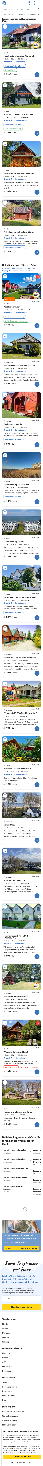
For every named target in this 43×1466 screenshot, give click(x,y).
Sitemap (5, 1342)
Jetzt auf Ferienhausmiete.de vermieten (21, 1248)
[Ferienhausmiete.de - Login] (35, 3)
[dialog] (22, 1447)
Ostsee (5, 1328)
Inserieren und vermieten (13, 1411)
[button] (40, 3)
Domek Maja (9, 825)
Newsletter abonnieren (21, 1307)
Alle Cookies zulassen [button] (22, 1457)
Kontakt (5, 1400)
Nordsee (6, 1324)
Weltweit (6, 1337)
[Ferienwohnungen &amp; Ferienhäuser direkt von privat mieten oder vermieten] (4, 3)
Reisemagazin (8, 1391)
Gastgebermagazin (10, 1416)
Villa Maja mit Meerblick (14, 880)
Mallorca (6, 1333)
